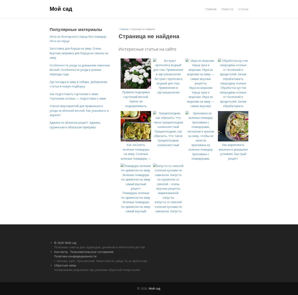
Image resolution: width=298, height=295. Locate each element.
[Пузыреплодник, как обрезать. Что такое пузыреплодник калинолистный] (168, 127)
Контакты (61, 252)
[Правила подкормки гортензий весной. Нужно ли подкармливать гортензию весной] (136, 88)
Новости (227, 9)
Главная (210, 9)
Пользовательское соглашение (92, 252)
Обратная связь (65, 265)
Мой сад (61, 8)
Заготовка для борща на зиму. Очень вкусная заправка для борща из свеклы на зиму (79, 53)
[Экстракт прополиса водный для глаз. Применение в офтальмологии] (168, 74)
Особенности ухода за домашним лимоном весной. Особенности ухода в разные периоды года (80, 69)
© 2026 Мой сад (65, 243)
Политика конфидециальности (75, 256)
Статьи (243, 9)
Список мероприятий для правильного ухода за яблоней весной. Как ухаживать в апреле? (79, 110)
